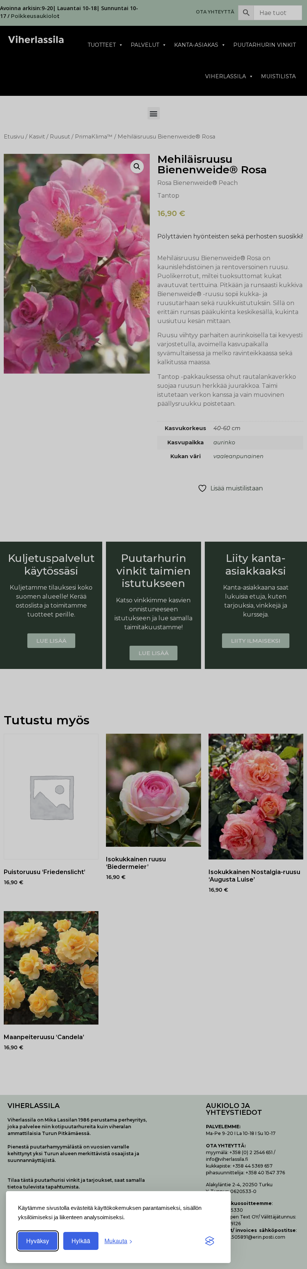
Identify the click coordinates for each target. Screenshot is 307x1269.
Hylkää (81, 1240)
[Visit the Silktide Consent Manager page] (210, 1241)
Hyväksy (37, 1240)
